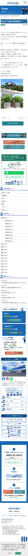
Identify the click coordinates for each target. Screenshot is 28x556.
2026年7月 (8, 223)
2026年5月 (8, 229)
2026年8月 (8, 220)
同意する (18, 553)
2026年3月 (8, 235)
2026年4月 (8, 232)
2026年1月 (8, 241)
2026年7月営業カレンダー (8, 297)
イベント (3, 207)
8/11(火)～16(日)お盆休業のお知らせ (11, 287)
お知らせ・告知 (5, 192)
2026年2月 (8, 238)
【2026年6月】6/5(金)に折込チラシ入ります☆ (13, 302)
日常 (2, 198)
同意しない (10, 553)
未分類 (3, 201)
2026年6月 (8, 226)
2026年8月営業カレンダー (8, 292)
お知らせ (3, 209)
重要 (2, 204)
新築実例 (3, 195)
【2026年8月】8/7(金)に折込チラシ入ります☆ (13, 282)
